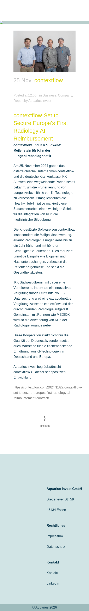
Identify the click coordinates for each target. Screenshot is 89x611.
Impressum (55, 536)
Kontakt (52, 573)
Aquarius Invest (39, 100)
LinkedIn (53, 583)
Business (49, 95)
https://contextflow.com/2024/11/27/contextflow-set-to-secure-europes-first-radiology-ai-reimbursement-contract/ (47, 393)
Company (65, 95)
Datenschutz (56, 546)
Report (18, 100)
